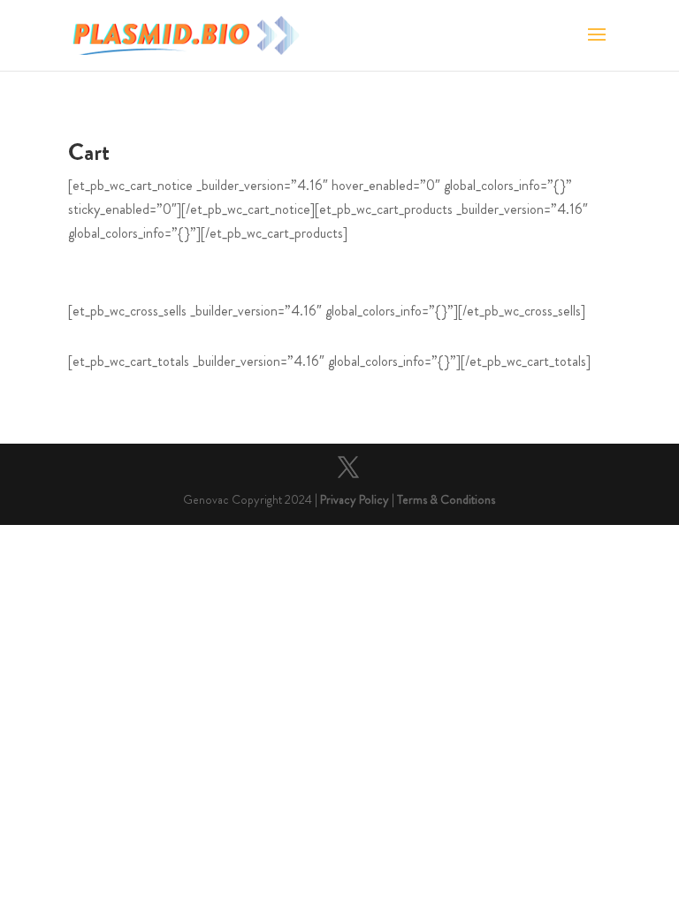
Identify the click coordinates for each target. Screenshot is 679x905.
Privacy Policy (354, 499)
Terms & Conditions (446, 499)
